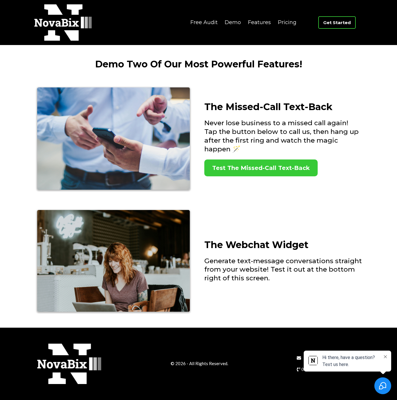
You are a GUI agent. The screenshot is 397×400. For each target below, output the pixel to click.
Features (259, 22)
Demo (233, 22)
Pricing (287, 22)
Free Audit (204, 22)
